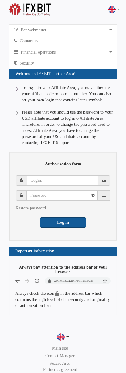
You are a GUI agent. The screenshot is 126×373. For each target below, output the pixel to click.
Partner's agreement (60, 369)
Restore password (31, 208)
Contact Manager (60, 356)
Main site (60, 348)
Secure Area (60, 363)
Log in (63, 222)
